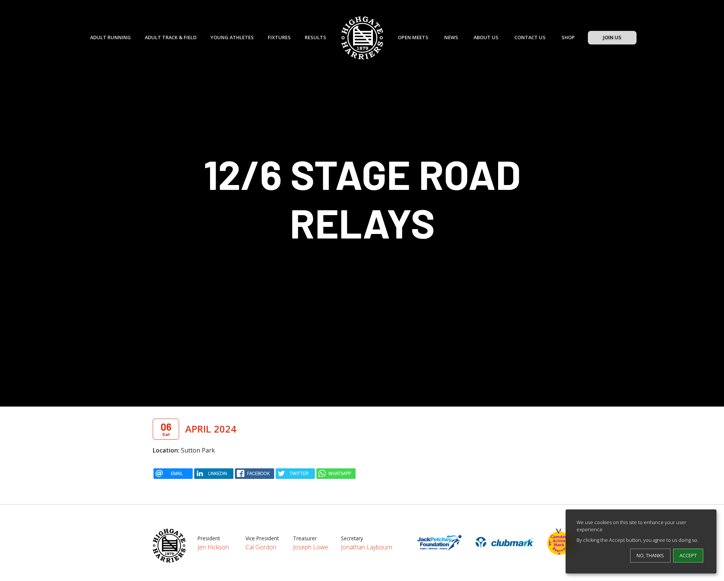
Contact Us (530, 37)
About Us (486, 37)
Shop (568, 37)
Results (315, 37)
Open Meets (413, 37)
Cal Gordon (260, 547)
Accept (688, 555)
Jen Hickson (213, 547)
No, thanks (650, 555)
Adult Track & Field (170, 37)
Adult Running (110, 37)
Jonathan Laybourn (366, 547)
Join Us (612, 37)
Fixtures (279, 37)
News (451, 37)
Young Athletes (232, 37)
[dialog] (641, 541)
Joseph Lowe (310, 547)
